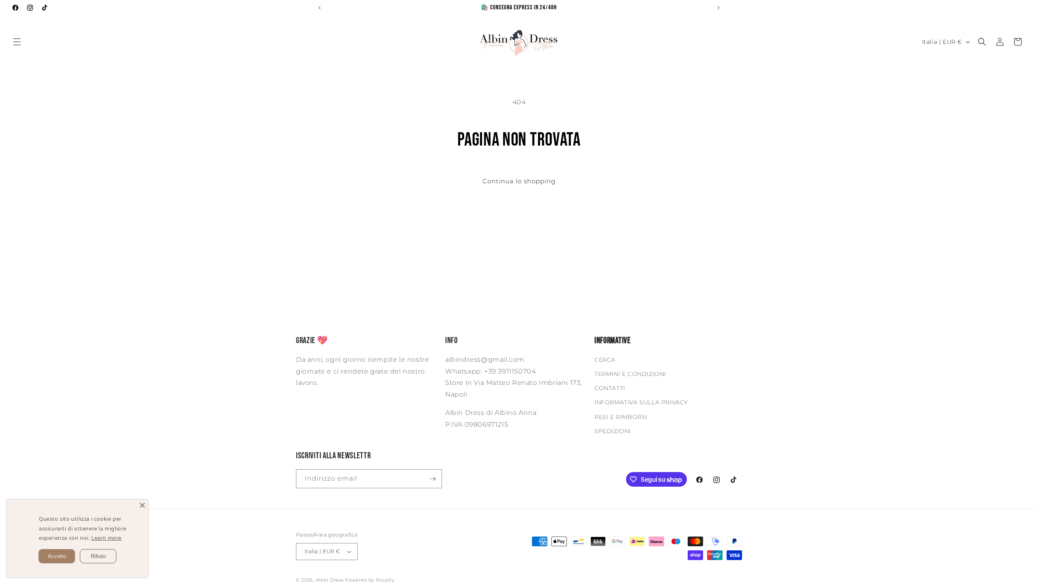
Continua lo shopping (519, 181)
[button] (17, 42)
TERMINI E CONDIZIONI (630, 374)
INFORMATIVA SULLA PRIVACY (641, 402)
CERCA (605, 359)
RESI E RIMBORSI (621, 417)
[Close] (142, 505)
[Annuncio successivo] (718, 7)
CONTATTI (609, 388)
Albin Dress (330, 580)
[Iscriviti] (433, 478)
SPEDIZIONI (612, 431)
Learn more (105, 538)
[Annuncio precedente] (319, 7)
